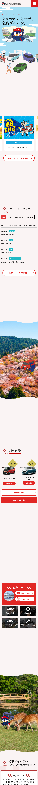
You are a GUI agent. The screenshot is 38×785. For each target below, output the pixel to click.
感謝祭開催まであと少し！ (8, 234)
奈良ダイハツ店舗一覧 (27, 593)
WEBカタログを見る (19, 500)
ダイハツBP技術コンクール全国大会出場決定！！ (23, 225)
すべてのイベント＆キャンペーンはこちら (19, 158)
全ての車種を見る (19, 492)
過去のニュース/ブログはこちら (19, 273)
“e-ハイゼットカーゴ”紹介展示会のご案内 (13, 262)
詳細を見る (20, 483)
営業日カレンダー (26, 599)
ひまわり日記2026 (6, 243)
